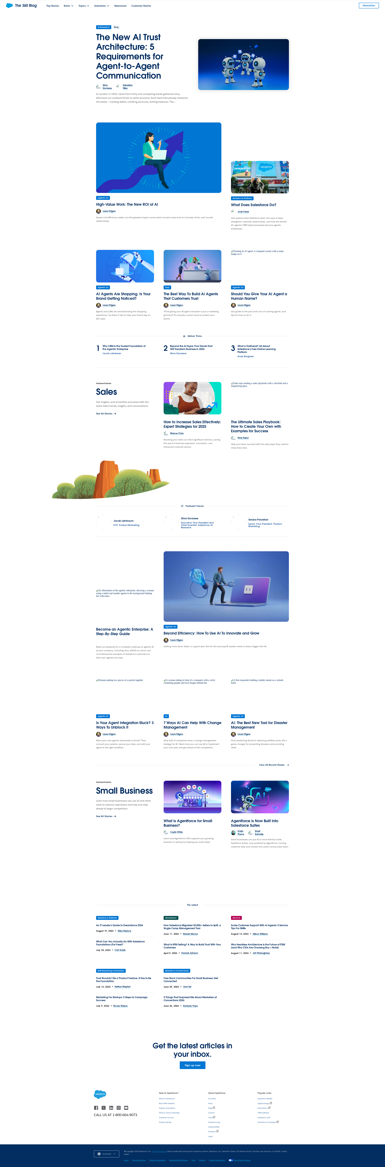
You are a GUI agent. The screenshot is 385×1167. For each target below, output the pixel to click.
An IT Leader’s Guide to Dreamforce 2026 (119, 925)
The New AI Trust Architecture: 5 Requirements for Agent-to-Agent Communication (129, 56)
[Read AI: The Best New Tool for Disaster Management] (260, 695)
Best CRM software (167, 1103)
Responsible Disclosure (178, 1160)
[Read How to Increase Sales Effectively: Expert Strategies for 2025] (193, 398)
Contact (202, 1160)
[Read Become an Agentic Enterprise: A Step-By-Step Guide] (125, 605)
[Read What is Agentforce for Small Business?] (193, 797)
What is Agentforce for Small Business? (188, 823)
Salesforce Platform (242, 198)
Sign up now (192, 1065)
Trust (167, 287)
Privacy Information (157, 1160)
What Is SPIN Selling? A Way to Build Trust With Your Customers (192, 946)
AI (166, 716)
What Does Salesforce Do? (253, 205)
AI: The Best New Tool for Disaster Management (259, 725)
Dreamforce (263, 1108)
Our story (212, 1098)
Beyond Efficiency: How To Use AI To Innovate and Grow (211, 633)
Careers (211, 1112)
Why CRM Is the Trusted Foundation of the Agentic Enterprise (124, 348)
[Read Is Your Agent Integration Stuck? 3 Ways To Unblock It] (125, 695)
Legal (210, 1136)
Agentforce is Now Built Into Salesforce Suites (254, 823)
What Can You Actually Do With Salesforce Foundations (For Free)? (120, 943)
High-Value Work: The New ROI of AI (127, 204)
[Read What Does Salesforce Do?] (260, 177)
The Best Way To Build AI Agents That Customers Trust (191, 296)
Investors (212, 1131)
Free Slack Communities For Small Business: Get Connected (191, 980)
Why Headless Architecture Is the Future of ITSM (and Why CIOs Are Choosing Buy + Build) (258, 946)
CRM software (263, 1112)
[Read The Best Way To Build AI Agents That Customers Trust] (193, 266)
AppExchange (263, 1103)
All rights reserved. (159, 1151)
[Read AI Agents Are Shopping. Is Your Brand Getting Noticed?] (125, 266)
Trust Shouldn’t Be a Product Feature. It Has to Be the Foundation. (123, 980)
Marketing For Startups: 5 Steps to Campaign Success (122, 999)
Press (210, 1103)
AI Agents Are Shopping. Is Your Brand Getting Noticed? (123, 296)
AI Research (104, 27)
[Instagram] (119, 1109)
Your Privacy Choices (242, 1160)
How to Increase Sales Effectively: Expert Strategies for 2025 (192, 424)
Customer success (166, 1117)
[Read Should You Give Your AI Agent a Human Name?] (260, 266)
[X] (103, 1109)
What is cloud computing (169, 1112)
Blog (210, 1108)
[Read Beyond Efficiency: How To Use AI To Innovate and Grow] (226, 586)
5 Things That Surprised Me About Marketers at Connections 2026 (190, 999)
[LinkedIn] (111, 1109)
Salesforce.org (214, 1122)
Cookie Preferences (217, 1160)
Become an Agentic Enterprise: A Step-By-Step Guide (124, 631)
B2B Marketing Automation (111, 971)
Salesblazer (171, 918)
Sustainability (213, 1127)
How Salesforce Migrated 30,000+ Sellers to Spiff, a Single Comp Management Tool (192, 927)
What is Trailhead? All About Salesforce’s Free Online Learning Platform (256, 349)
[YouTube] (126, 1109)
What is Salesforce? (167, 1098)
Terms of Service (139, 1160)
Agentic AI (103, 198)
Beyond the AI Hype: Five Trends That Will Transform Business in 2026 (191, 348)
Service (236, 918)
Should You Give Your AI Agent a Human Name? (259, 296)
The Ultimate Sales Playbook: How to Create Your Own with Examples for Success (256, 426)
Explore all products (167, 1108)
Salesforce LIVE (264, 1117)
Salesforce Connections (177, 971)
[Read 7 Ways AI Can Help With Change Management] (193, 695)
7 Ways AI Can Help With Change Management (192, 725)
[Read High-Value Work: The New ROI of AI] (158, 157)
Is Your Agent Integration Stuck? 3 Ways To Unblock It (125, 725)
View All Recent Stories (271, 765)
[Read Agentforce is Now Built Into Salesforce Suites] (260, 797)
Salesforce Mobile (265, 1098)
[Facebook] (96, 1109)
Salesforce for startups (267, 1122)
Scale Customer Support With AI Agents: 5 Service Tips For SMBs (259, 927)
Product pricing (165, 1122)
